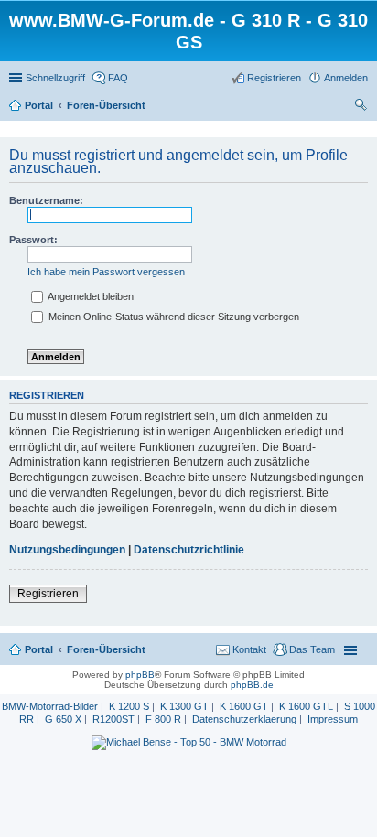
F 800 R (163, 719)
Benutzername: (46, 200)
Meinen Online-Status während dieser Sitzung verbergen (172, 316)
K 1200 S (129, 706)
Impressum (332, 719)
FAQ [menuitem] (118, 77)
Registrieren (48, 593)
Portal (39, 105)
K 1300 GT (184, 706)
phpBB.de (252, 685)
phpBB (140, 675)
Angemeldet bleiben (90, 296)
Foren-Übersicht (106, 649)
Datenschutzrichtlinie (189, 549)
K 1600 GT (244, 706)
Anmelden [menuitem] (346, 77)
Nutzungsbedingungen (67, 549)
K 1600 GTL (306, 706)
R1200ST (113, 719)
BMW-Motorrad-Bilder (50, 706)
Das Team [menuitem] (312, 649)
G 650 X (63, 719)
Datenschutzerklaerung (244, 719)
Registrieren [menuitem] (274, 77)
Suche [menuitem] (362, 107)
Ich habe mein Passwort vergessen (106, 271)
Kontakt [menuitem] (249, 649)
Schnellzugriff (55, 77)
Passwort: (33, 239)
